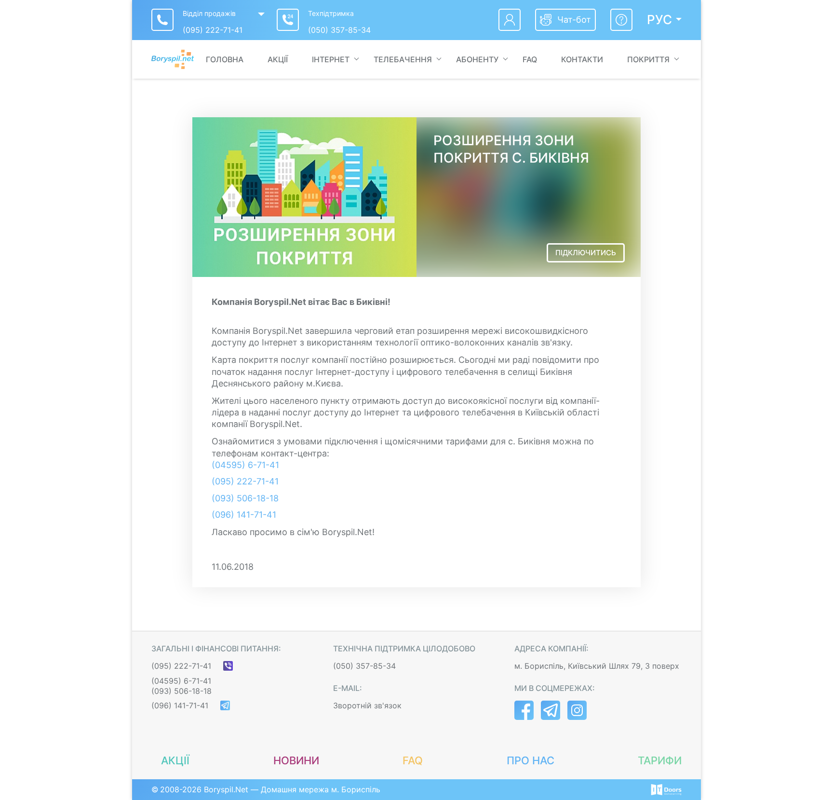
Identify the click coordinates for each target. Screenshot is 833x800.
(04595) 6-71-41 (245, 465)
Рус (659, 20)
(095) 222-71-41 (212, 30)
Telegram (550, 710)
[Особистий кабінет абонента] (509, 20)
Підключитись (585, 252)
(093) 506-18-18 (245, 498)
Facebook (524, 710)
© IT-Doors (666, 789)
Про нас (530, 760)
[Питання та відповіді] (621, 20)
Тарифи (660, 760)
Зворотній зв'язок (367, 705)
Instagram (577, 710)
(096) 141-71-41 (244, 515)
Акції (278, 59)
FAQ (530, 59)
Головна (224, 59)
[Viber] (228, 666)
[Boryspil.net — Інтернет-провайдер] (172, 59)
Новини (296, 760)
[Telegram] (225, 705)
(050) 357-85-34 (339, 30)
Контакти (582, 59)
